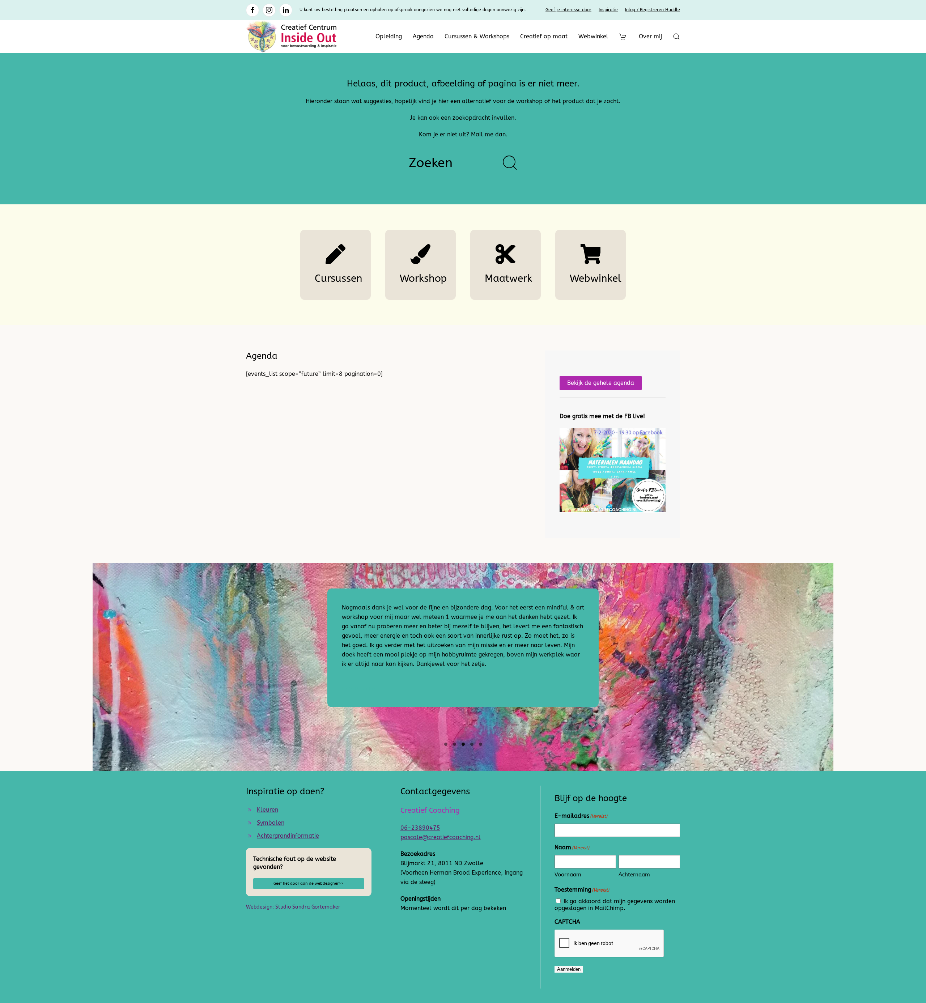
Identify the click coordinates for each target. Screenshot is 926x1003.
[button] (676, 36)
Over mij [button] (650, 36)
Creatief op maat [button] (544, 36)
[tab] (445, 744)
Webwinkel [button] (593, 36)
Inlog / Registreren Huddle (652, 9)
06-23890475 (420, 827)
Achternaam (634, 874)
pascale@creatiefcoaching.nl (440, 837)
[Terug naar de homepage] (291, 36)
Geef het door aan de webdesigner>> (308, 883)
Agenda (423, 36)
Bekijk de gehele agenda (600, 382)
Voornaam (568, 874)
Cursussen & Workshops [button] (477, 36)
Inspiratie (608, 9)
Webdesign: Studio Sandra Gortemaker (293, 907)
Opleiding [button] (388, 36)
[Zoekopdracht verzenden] (510, 162)
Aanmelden (569, 969)
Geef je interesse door (568, 9)
